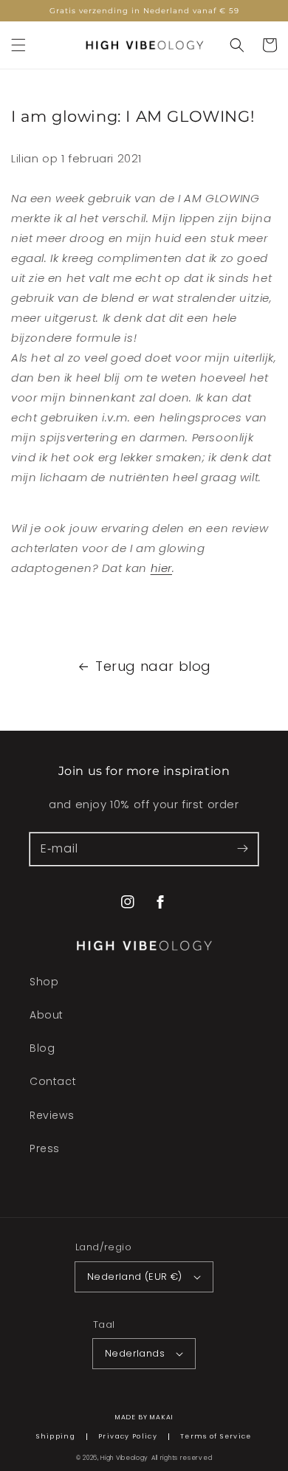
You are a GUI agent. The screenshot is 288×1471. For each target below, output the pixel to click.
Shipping (55, 1436)
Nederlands (135, 1353)
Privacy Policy (127, 1436)
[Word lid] (242, 849)
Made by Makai (144, 1417)
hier (161, 568)
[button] (18, 45)
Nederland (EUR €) (134, 1277)
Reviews (52, 1115)
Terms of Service (216, 1436)
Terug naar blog (153, 666)
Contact (53, 1081)
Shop (44, 981)
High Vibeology (124, 1457)
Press (45, 1148)
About (47, 1014)
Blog (42, 1048)
